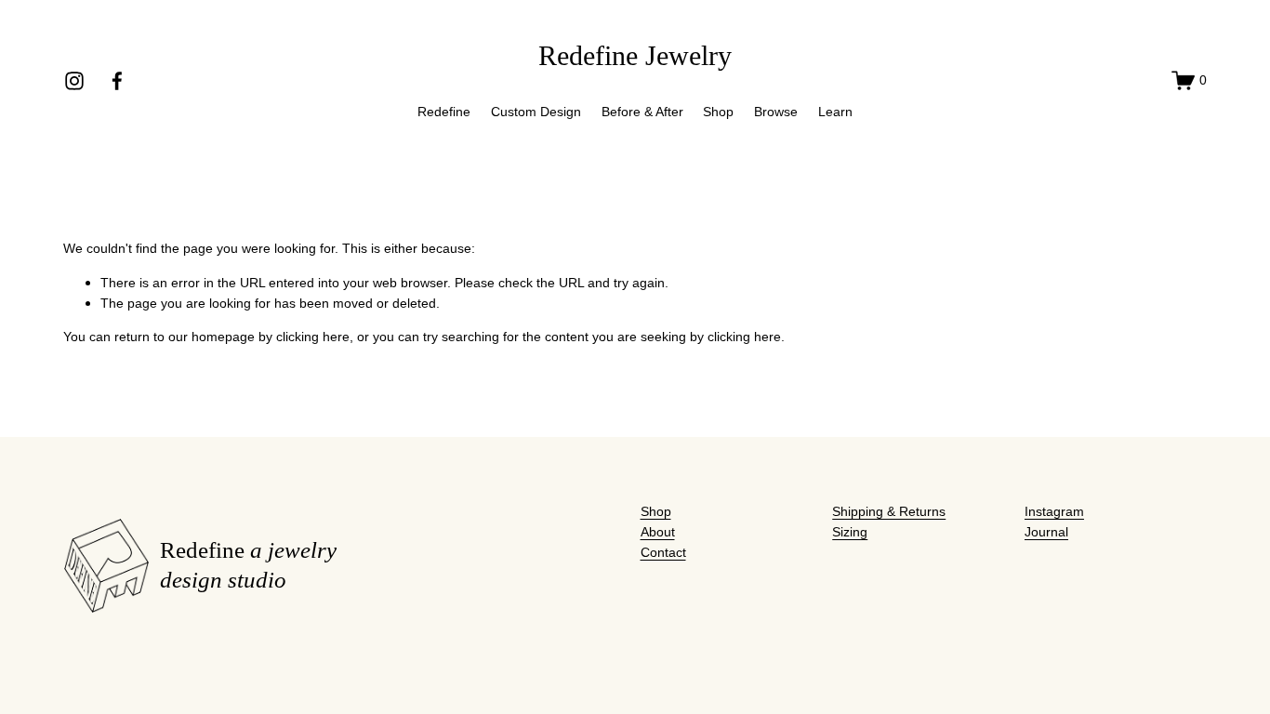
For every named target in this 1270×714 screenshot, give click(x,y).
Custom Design (536, 111)
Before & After (642, 111)
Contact (663, 552)
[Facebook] (117, 81)
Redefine (443, 111)
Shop (718, 111)
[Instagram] (74, 81)
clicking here (313, 336)
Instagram (1054, 511)
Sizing (849, 531)
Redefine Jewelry (635, 56)
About (658, 531)
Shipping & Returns (889, 511)
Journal (1046, 531)
